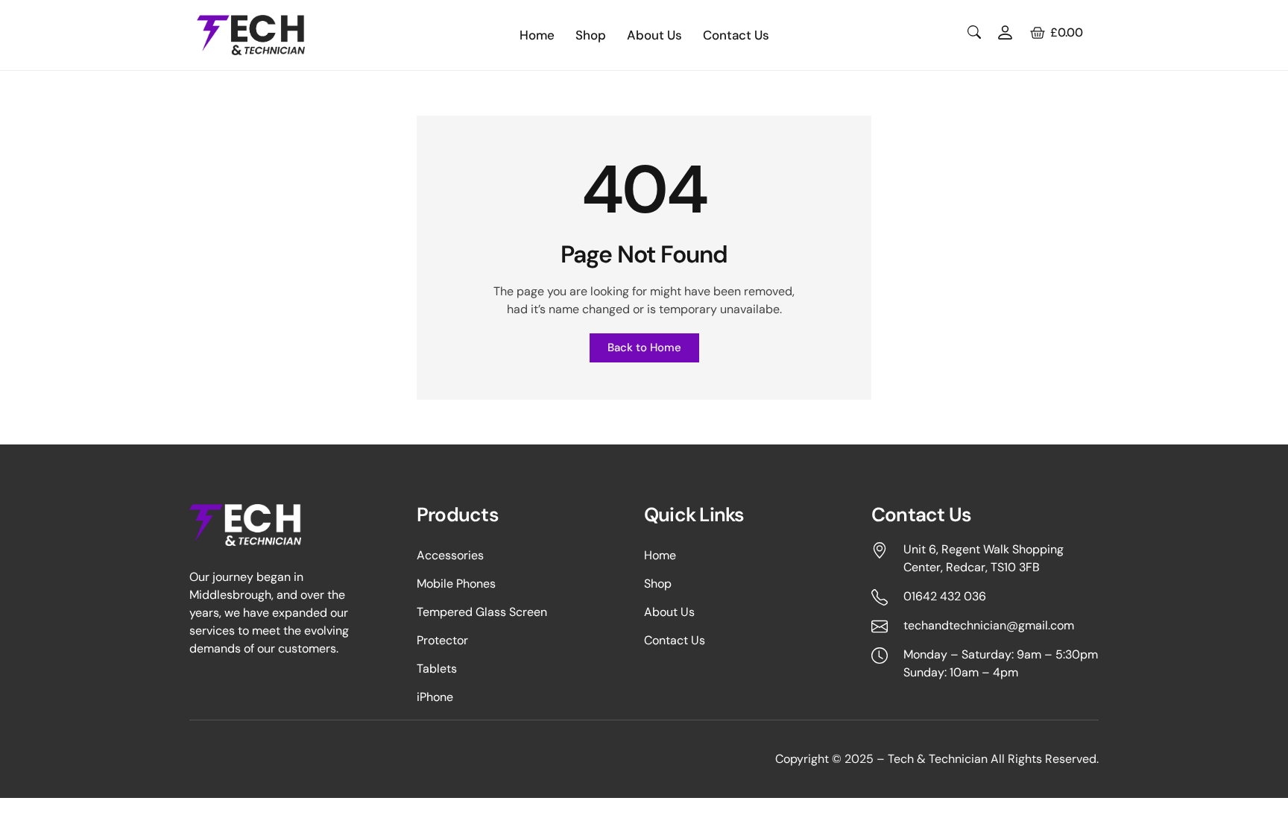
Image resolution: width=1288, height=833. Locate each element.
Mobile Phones (456, 583)
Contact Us (736, 35)
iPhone (435, 697)
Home (537, 35)
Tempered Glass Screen (482, 612)
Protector (442, 640)
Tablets (437, 668)
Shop (590, 35)
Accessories (450, 555)
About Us (654, 35)
